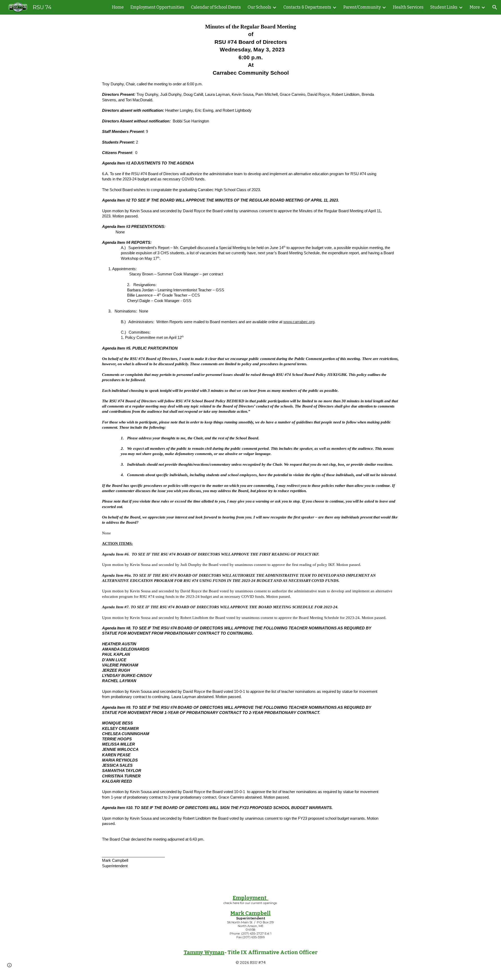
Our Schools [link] (259, 7)
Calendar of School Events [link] (216, 7)
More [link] (475, 7)
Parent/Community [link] (362, 7)
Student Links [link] (443, 7)
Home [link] (118, 7)
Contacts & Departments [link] (307, 7)
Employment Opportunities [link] (157, 7)
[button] (494, 7)
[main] (250, 450)
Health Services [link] (408, 7)
